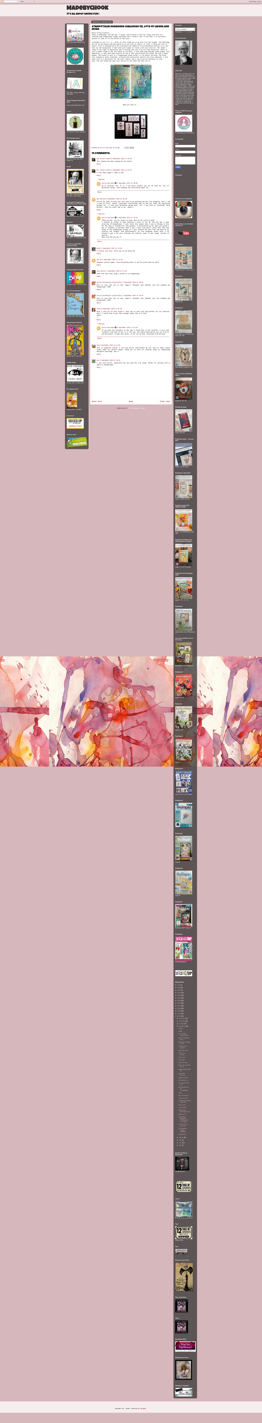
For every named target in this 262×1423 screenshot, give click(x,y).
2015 (179, 1011)
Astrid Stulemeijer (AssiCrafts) (109, 282)
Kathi (99, 248)
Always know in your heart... (183, 1125)
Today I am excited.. (181, 1053)
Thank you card (183, 1098)
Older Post (165, 401)
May (180, 1145)
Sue (98, 345)
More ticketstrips (183, 1095)
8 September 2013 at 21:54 (110, 345)
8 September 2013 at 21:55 (127, 327)
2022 (179, 993)
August (181, 1137)
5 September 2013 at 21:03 (111, 248)
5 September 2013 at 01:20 (121, 158)
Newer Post (97, 401)
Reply (99, 164)
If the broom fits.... (184, 1080)
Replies (101, 179)
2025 (179, 985)
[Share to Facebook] (131, 148)
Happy (180, 1031)
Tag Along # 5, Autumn (182, 1047)
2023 (179, 990)
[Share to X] (129, 148)
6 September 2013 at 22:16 (112, 259)
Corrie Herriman (108, 183)
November (182, 1021)
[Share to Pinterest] (133, 148)
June (180, 1142)
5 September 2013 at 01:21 (121, 170)
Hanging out (182, 1134)
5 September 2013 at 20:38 (116, 199)
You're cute (181, 1057)
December (182, 1018)
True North (181, 1060)
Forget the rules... (183, 1062)
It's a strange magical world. (183, 1034)
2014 (179, 1013)
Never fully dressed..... (182, 1074)
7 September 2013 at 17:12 (116, 271)
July (180, 1140)
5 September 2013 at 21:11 (127, 217)
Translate (189, 32)
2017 (179, 1006)
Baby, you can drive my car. (184, 1065)
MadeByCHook (87, 8)
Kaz (98, 360)
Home (131, 401)
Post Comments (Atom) (137, 408)
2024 (179, 987)
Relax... (180, 1093)
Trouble (180, 1028)
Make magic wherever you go (184, 1110)
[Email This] (125, 148)
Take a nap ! (182, 1105)
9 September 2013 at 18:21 (110, 360)
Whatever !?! (182, 1114)
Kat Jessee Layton (104, 158)
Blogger (143, 1408)
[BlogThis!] (127, 148)
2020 (179, 998)
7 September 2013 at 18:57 (133, 282)
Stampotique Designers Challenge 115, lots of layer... (183, 1119)
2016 (179, 1008)
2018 (179, 1003)
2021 (179, 995)
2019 (179, 1000)
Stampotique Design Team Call (184, 1101)
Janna (99, 309)
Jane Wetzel (101, 271)
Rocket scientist (183, 1077)
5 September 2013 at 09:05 (127, 183)
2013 (179, 1016)
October (181, 1023)
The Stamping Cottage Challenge (182, 1130)
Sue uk (99, 259)
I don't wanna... (182, 1107)
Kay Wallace (101, 199)
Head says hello (183, 1050)
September (182, 1026)
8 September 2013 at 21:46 (111, 309)
